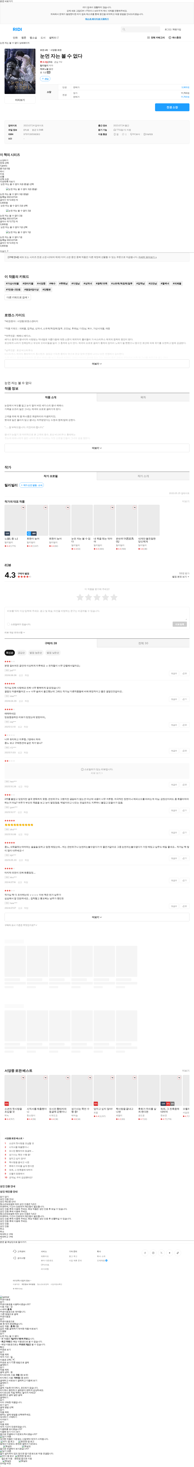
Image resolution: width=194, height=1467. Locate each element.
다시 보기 (15, 1431)
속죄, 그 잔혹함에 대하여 (170, 1110)
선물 (2, 176)
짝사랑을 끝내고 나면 (124, 1110)
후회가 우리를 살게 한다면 (147, 1110)
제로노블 (44, 69)
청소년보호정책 (43, 1284)
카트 (2, 174)
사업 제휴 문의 (75, 1260)
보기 (2, 1405)
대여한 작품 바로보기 (28, 1328)
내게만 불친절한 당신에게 (147, 540)
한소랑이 (31, 1115)
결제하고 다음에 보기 (27, 1380)
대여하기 (4, 1417)
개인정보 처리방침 (28, 1284)
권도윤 (141, 1115)
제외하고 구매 (6, 1234)
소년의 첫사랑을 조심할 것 (13, 1110)
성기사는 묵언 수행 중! (80, 1110)
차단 (27, 675)
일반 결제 (17, 1395)
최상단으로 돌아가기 (16, 1242)
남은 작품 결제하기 (9, 1328)
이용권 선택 (5, 1359)
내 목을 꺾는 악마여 (103, 540)
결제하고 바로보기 (8, 1380)
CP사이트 (45, 1264)
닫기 (7, 1405)
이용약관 (16, 1284)
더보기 (185, 501)
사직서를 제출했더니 (37, 1110)
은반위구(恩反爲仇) (125, 540)
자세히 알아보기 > (147, 257)
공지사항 (21, 1258)
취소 (2, 1229)
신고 (21, 675)
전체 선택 (4, 163)
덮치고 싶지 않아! (103, 1108)
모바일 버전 (5, 1463)
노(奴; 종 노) (11, 538)
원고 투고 (73, 1256)
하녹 (7, 1115)
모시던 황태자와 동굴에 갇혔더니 (58, 1110)
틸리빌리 (44, 65)
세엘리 (119, 1115)
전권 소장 (172, 107)
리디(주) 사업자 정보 (21, 1281)
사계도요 (53, 1115)
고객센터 (21, 1251)
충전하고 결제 (6, 1395)
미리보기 (20, 99)
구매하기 (13, 1417)
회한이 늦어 (33, 538)
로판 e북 (44, 50)
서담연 (186, 1112)
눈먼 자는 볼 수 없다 (80, 540)
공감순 (21, 652)
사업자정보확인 (56, 1284)
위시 (2, 171)
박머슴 (74, 1115)
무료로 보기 (5, 1362)
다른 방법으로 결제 (9, 1314)
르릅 (96, 1112)
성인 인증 (4, 1223)
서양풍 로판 (55, 50)
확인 (2, 1347)
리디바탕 (45, 1269)
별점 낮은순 (53, 652)
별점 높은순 (36, 652)
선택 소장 (4, 179)
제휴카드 (45, 1256)
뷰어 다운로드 (47, 1260)
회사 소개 (101, 1256)
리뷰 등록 (179, 624)
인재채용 (101, 1260)
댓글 (174, 673)
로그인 (173, 29)
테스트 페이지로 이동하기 (97, 19)
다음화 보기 (5, 1431)
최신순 (9, 652)
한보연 (164, 1115)
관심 (47, 78)
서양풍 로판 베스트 (13, 1138)
